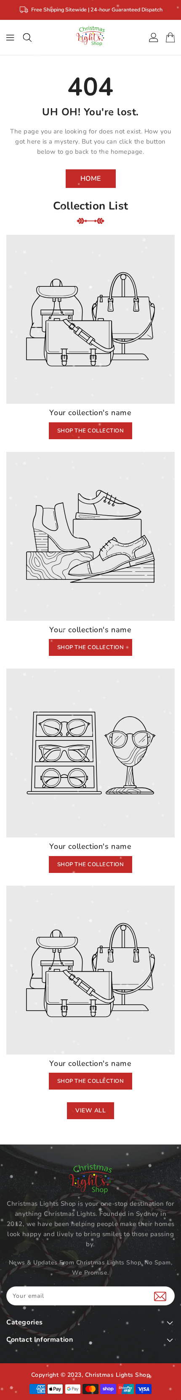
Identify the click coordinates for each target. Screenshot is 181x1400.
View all (90, 1110)
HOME (90, 178)
